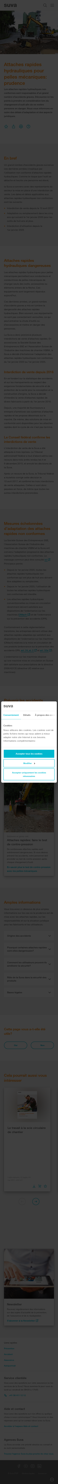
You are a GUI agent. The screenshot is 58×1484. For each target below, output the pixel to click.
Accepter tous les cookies (29, 753)
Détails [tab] (26, 715)
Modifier (27, 763)
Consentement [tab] (11, 715)
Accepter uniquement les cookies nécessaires (29, 774)
